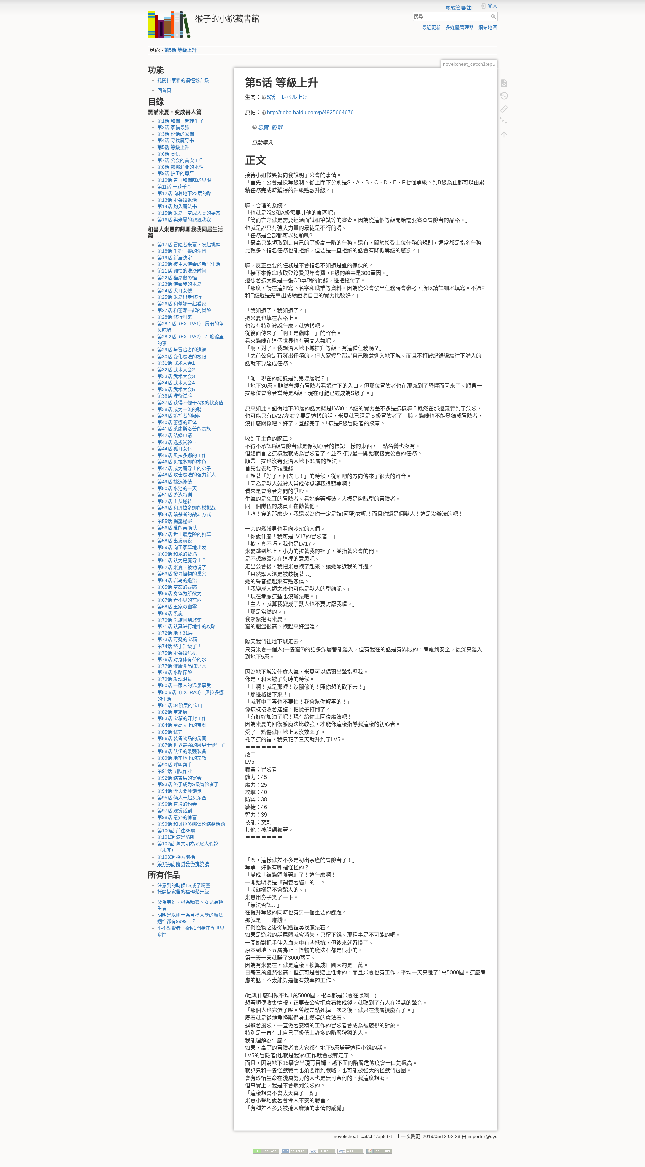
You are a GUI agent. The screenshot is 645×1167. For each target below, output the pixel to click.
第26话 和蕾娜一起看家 (181, 303)
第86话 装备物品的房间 (181, 738)
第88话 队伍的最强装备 (181, 751)
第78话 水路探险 (174, 672)
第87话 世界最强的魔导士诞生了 (191, 745)
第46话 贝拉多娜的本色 (181, 461)
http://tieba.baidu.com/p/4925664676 (310, 112)
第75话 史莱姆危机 (177, 653)
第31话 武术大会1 (176, 363)
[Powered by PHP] (294, 1150)
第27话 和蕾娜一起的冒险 (184, 310)
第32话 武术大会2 (176, 369)
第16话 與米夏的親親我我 (184, 219)
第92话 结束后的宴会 (179, 778)
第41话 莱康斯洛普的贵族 (184, 428)
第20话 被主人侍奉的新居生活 (188, 264)
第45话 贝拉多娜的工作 (181, 455)
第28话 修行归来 (174, 317)
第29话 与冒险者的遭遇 (181, 349)
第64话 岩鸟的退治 (177, 580)
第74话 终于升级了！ (179, 646)
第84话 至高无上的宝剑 (181, 725)
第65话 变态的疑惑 (177, 587)
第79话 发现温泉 (174, 679)
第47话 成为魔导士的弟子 (184, 468)
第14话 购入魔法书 (177, 206)
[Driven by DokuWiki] (379, 1150)
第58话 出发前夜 (174, 540)
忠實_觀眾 (270, 127)
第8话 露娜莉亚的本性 (180, 167)
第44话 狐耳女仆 (174, 448)
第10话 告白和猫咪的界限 (184, 180)
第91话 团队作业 (174, 771)
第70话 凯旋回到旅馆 (179, 620)
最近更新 (431, 27)
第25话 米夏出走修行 (179, 297)
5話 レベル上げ (287, 97)
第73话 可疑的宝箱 (177, 639)
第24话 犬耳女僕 (174, 290)
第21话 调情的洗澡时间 (181, 271)
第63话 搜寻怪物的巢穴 (181, 573)
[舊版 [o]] (504, 95)
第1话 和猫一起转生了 (180, 121)
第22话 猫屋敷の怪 (177, 277)
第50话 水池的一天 (177, 488)
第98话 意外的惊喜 (177, 817)
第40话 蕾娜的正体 (177, 422)
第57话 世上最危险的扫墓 (184, 534)
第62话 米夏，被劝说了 (181, 567)
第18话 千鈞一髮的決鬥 (181, 251)
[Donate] (266, 1150)
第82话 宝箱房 (172, 712)
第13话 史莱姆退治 (177, 200)
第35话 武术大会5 (176, 389)
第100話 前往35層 (176, 830)
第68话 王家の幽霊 (177, 606)
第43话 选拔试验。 (177, 442)
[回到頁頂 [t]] (504, 133)
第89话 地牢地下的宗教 (181, 758)
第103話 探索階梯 (176, 857)
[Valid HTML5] (322, 1150)
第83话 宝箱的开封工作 (181, 718)
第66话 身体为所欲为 (179, 593)
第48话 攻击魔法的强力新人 (186, 474)
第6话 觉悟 (168, 154)
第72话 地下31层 (175, 633)
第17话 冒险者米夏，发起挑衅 (188, 244)
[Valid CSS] (350, 1150)
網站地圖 (487, 27)
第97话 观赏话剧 (174, 811)
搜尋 (494, 16)
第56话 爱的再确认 (177, 527)
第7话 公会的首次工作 (180, 160)
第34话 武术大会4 (176, 382)
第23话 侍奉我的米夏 (179, 284)
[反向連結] (504, 108)
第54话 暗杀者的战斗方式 (184, 514)
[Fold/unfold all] (504, 121)
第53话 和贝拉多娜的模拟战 (186, 507)
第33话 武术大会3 (176, 376)
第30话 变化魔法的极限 (181, 356)
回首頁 (164, 90)
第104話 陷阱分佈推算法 (183, 863)
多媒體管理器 (459, 27)
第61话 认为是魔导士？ (181, 560)
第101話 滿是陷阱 (176, 837)
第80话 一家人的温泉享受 (184, 685)
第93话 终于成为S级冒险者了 (188, 784)
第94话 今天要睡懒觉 (179, 791)
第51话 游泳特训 (174, 494)
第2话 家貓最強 (173, 127)
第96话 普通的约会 (177, 804)
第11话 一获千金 (174, 187)
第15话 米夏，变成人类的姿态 (188, 213)
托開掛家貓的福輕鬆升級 (183, 80)
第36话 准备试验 (174, 396)
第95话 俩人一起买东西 (181, 797)
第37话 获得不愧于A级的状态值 (190, 402)
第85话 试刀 (170, 732)
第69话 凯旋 (170, 613)
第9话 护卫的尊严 (175, 173)
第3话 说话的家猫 (175, 134)
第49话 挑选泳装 (174, 481)
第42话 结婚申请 (174, 435)
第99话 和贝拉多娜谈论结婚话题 (191, 824)
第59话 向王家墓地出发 (181, 547)
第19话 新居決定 (174, 257)
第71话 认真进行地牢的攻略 (186, 626)
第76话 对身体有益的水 (181, 659)
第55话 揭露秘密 (174, 521)
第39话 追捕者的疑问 (179, 415)
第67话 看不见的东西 (179, 600)
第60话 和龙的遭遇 (177, 554)
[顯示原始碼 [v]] (504, 82)
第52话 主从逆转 (174, 501)
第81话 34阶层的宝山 (179, 705)
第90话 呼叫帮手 (174, 764)
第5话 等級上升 (180, 50)
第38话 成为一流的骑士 (181, 409)
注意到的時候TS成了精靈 (183, 885)
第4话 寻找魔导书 (175, 140)
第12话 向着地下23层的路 (184, 193)
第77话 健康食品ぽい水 (181, 666)
